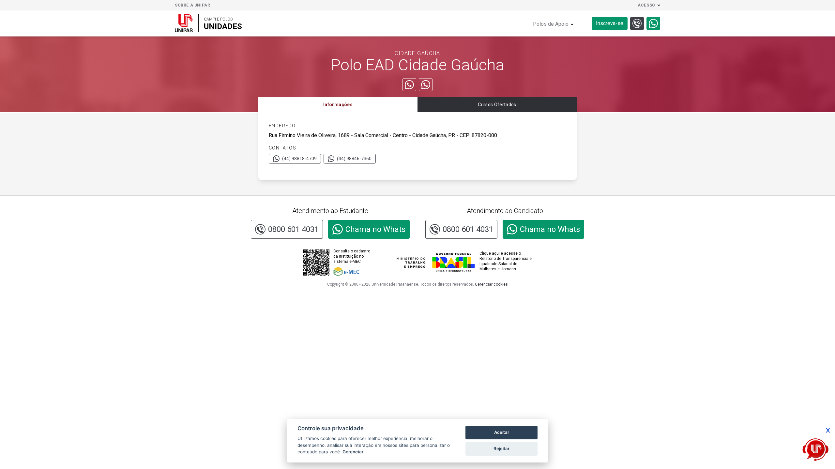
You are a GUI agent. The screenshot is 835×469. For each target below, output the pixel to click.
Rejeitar (501, 448)
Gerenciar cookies (491, 284)
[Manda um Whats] (409, 84)
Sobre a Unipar (192, 5)
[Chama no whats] (653, 23)
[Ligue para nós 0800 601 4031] (637, 23)
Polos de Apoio (551, 24)
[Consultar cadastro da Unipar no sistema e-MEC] (354, 272)
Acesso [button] (646, 5)
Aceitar (501, 432)
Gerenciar (352, 451)
